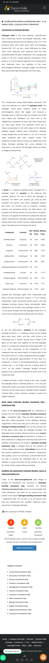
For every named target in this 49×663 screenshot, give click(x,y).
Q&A (30, 645)
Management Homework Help (20, 587)
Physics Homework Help (18, 591)
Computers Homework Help (20, 613)
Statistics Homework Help (19, 583)
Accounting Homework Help (20, 572)
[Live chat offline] (43, 657)
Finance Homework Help (18, 579)
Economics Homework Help (20, 576)
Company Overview (16, 639)
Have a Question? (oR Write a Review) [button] (18, 512)
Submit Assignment (24, 548)
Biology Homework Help (18, 602)
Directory (37, 645)
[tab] (24, 511)
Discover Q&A (41, 639)
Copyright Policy (13, 645)
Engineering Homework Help (20, 610)
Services (30, 639)
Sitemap (9, 642)
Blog (24, 645)
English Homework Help (18, 606)
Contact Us (19, 642)
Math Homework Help (17, 598)
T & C (28, 642)
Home (4, 639)
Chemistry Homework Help (19, 594)
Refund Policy (37, 642)
